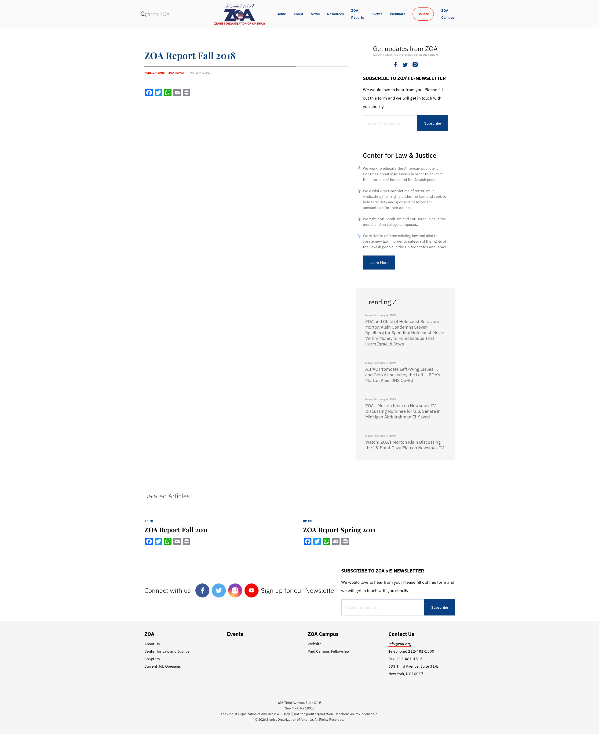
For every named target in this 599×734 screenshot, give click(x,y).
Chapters (152, 658)
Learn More (379, 262)
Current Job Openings (162, 666)
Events (376, 14)
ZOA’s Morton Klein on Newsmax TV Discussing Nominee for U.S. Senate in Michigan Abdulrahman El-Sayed (403, 411)
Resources (335, 14)
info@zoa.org (399, 643)
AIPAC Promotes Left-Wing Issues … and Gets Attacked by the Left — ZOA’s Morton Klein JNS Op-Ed (402, 374)
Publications (154, 72)
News (315, 14)
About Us (152, 643)
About (298, 14)
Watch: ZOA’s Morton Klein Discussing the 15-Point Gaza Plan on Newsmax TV (404, 444)
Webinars (397, 14)
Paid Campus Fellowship (328, 651)
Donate (423, 14)
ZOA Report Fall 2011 (176, 529)
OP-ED (148, 521)
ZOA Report (177, 72)
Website (314, 643)
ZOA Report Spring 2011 (339, 529)
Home (281, 14)
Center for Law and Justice (167, 651)
